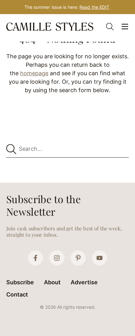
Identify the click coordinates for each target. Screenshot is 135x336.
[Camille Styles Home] (50, 26)
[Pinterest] (78, 257)
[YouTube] (99, 257)
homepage (34, 73)
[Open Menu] (124, 26)
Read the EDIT (94, 7)
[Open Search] (109, 26)
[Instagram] (56, 257)
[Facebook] (35, 257)
